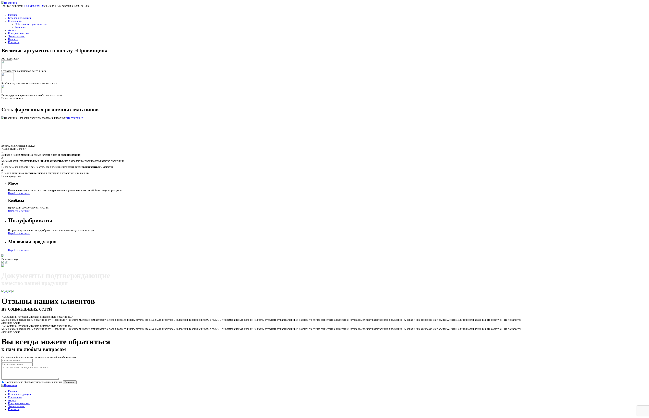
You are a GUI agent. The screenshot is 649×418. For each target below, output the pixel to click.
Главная (12, 14)
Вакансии (20, 27)
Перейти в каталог (19, 193)
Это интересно (16, 36)
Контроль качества (19, 33)
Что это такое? (74, 117)
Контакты (13, 42)
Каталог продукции (19, 18)
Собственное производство (30, 24)
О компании (15, 21)
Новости (13, 39)
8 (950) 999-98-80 (34, 5)
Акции (12, 30)
